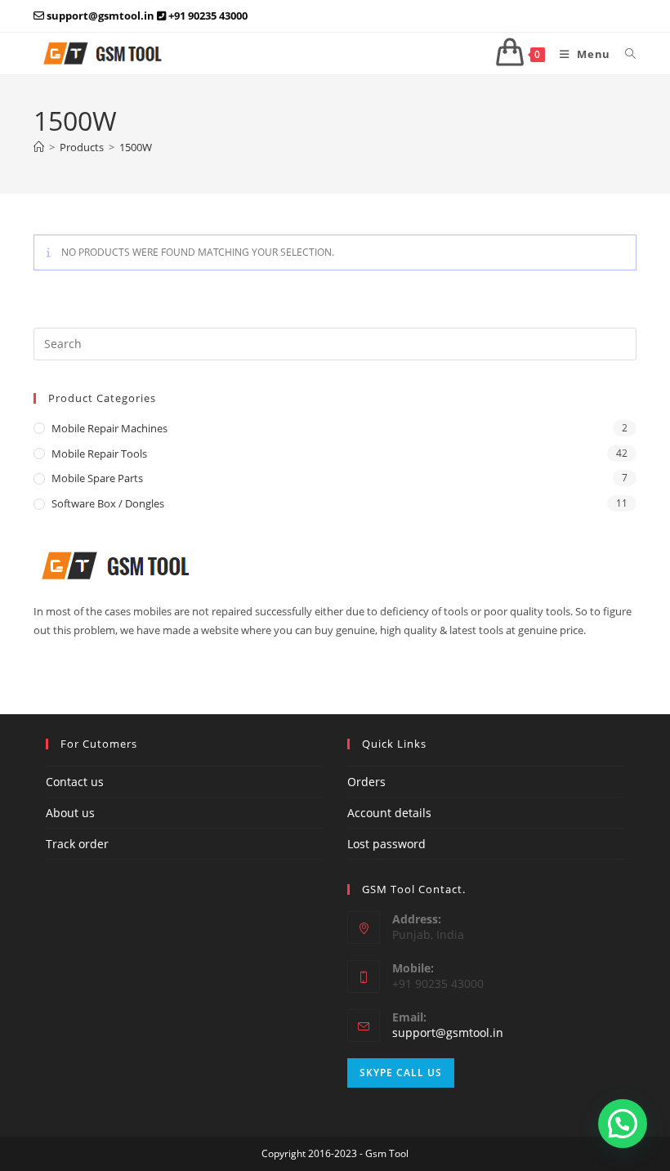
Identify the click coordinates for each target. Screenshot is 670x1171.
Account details (389, 812)
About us (70, 812)
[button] (622, 1123)
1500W (135, 147)
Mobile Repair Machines (109, 428)
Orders (366, 781)
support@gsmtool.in (447, 1032)
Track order (77, 843)
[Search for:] (624, 54)
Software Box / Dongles (107, 503)
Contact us (75, 781)
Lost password (386, 843)
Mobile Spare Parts (97, 478)
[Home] (39, 147)
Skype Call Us (401, 1072)
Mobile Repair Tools (99, 453)
